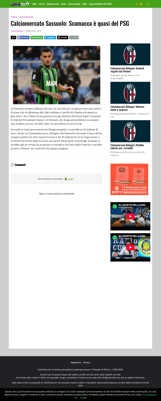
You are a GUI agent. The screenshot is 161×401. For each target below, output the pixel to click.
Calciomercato (53, 3)
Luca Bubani (17, 31)
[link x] (136, 4)
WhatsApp (38, 37)
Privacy (86, 362)
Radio (84, 3)
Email (75, 37)
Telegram (51, 37)
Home (14, 17)
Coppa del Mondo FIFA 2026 (100, 3)
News (35, 3)
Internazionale (74, 3)
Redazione (76, 362)
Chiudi (83, 397)
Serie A (42, 3)
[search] (148, 4)
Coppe (63, 3)
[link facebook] (141, 4)
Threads (64, 37)
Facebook (24, 37)
